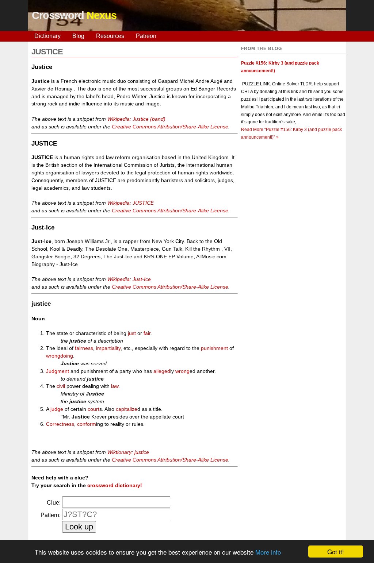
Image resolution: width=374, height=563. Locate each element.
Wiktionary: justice (128, 452)
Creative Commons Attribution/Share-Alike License (170, 127)
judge (56, 409)
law (114, 386)
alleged (161, 371)
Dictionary (47, 36)
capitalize (126, 409)
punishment (214, 348)
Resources (110, 36)
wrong (182, 371)
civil (61, 386)
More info (268, 551)
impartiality (108, 348)
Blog (78, 36)
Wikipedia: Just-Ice (129, 279)
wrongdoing (59, 356)
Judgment (57, 371)
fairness (84, 348)
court (93, 409)
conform (86, 424)
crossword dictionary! (114, 485)
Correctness (60, 424)
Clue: (54, 503)
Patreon (146, 36)
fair (147, 333)
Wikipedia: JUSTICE (130, 203)
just (132, 333)
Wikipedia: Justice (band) (136, 119)
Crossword (74, 15)
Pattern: (51, 515)
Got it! (335, 551)
